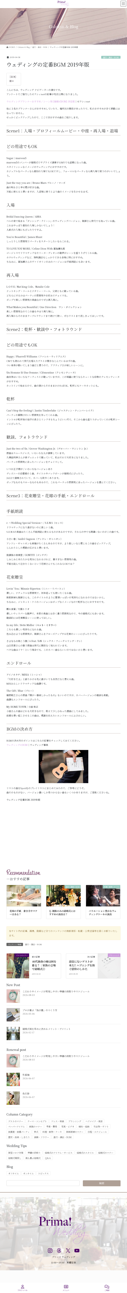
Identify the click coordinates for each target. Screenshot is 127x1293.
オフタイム (13, 1173)
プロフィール (22, 1290)
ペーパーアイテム (16, 1126)
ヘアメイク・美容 (94, 1121)
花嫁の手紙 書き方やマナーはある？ (23, 912)
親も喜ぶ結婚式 (33, 1158)
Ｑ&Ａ (48, 1158)
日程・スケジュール (97, 1131)
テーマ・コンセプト (37, 1121)
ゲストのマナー (15, 1121)
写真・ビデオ (67, 1126)
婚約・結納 (84, 1126)
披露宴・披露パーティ (19, 1131)
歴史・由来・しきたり (19, 1137)
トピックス (43, 1173)
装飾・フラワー (41, 1137)
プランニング (74, 1121)
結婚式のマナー (105, 1152)
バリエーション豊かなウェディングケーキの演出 (102, 912)
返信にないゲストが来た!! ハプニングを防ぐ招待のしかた (82, 965)
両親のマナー (35, 1126)
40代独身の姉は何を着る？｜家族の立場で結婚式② (44, 965)
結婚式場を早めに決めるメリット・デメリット (46, 1029)
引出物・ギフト (101, 1126)
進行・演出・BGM (111, 57)
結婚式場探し (14, 1158)
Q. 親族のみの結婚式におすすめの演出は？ (62, 912)
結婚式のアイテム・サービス (58, 1152)
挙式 (36, 1131)
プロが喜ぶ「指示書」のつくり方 (39, 1010)
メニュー (66, 1290)
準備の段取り (34, 1152)
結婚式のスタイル (85, 1152)
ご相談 (107, 1290)
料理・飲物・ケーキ (52, 1131)
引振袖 (25, 1074)
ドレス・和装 (57, 1121)
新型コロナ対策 (15, 1152)
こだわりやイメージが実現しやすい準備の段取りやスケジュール (56, 991)
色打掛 (25, 1093)
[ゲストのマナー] (18, 965)
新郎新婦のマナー (74, 1131)
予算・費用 (51, 1126)
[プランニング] (109, 965)
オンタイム (28, 1173)
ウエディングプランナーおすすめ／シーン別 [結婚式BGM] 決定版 (40, 101)
